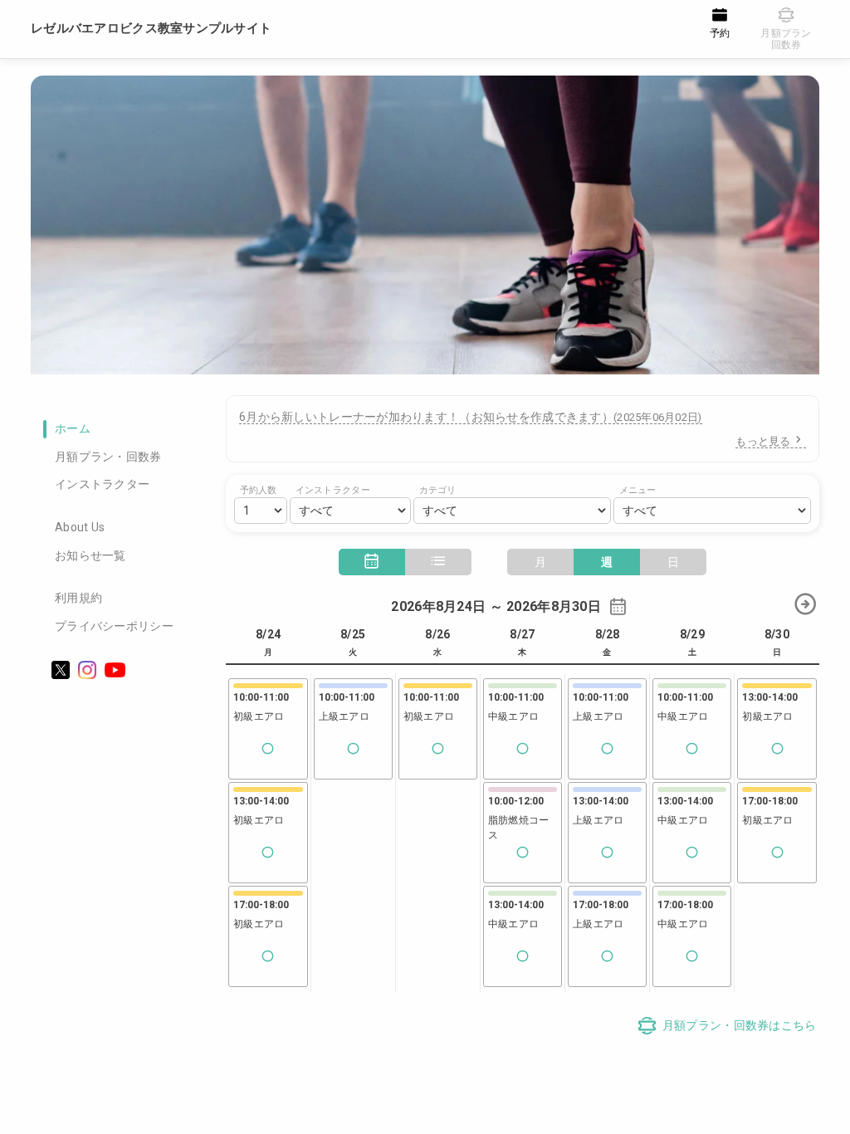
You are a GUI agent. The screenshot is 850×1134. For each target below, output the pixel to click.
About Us (80, 527)
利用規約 (78, 597)
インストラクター (102, 484)
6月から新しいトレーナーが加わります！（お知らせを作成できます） (470, 416)
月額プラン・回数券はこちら (739, 1025)
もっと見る (762, 441)
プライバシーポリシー (114, 626)
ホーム (72, 428)
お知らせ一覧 (90, 555)
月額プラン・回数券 (108, 456)
